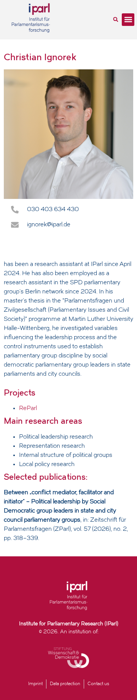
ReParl (28, 408)
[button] (115, 19)
